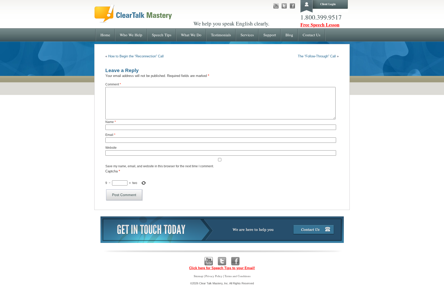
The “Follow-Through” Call (317, 56)
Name (110, 122)
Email (110, 135)
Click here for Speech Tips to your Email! (222, 268)
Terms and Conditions (238, 276)
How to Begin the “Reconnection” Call (136, 56)
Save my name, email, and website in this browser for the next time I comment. (159, 166)
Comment (113, 84)
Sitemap (198, 276)
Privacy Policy (214, 276)
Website (111, 148)
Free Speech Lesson (319, 24)
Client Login (328, 4)
